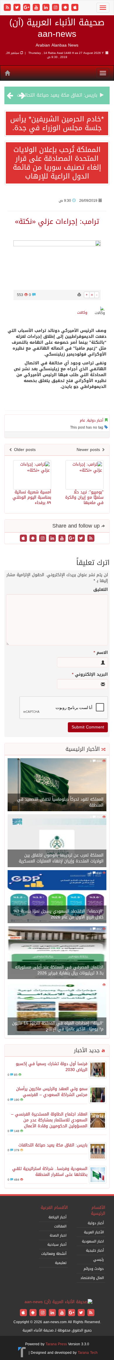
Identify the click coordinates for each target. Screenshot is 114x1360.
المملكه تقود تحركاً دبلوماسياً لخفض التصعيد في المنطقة (60, 802)
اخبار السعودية (93, 1241)
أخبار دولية (95, 420)
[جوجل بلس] (27, 8)
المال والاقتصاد (92, 1278)
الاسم (101, 653)
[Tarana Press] (22, 1352)
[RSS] (8, 8)
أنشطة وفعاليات (53, 1253)
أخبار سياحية (56, 1244)
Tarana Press (56, 1344)
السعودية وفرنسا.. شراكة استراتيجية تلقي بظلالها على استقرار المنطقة (49, 1172)
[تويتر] (18, 8)
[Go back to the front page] (58, 1302)
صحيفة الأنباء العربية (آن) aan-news (57, 28)
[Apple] (75, 8)
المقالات (60, 1226)
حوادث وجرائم (94, 1268)
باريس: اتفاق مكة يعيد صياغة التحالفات (52, 1145)
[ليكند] (46, 8)
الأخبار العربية (94, 1232)
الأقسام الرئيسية (98, 1210)
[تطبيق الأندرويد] (66, 8)
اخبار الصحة (58, 1235)
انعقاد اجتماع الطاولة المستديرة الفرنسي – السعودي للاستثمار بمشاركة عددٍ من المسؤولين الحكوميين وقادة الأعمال (49, 1120)
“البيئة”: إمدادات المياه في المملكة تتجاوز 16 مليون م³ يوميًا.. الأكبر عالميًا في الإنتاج (57, 1026)
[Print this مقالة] (79, 295)
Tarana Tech (88, 1352)
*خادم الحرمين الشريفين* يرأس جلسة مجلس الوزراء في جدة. (57, 123)
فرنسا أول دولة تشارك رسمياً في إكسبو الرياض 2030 (51, 1067)
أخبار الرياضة (57, 1217)
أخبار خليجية (95, 1250)
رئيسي (98, 1259)
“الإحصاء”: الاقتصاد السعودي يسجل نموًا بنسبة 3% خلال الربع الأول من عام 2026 (58, 914)
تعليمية (60, 1263)
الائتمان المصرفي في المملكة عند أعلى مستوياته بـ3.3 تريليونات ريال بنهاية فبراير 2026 (59, 970)
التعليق (100, 590)
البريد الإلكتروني (90, 674)
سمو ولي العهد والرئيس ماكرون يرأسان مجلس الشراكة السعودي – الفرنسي (51, 1092)
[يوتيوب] (37, 8)
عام (82, 420)
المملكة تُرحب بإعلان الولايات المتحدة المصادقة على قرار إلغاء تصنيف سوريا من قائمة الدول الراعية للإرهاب (57, 163)
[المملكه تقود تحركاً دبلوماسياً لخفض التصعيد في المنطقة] (57, 785)
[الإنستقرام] (56, 8)
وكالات (82, 312)
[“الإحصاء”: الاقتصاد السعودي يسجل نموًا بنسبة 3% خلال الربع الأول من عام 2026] (57, 897)
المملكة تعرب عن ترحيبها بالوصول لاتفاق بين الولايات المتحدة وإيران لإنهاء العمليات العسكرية (61, 858)
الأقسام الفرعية (54, 1208)
